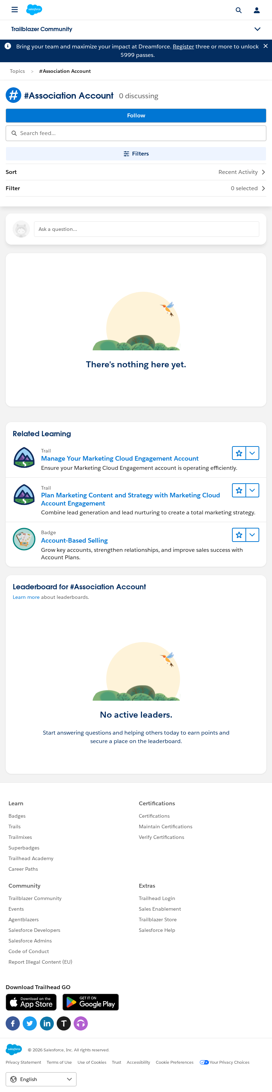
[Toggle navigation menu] (257, 29)
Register (183, 46)
